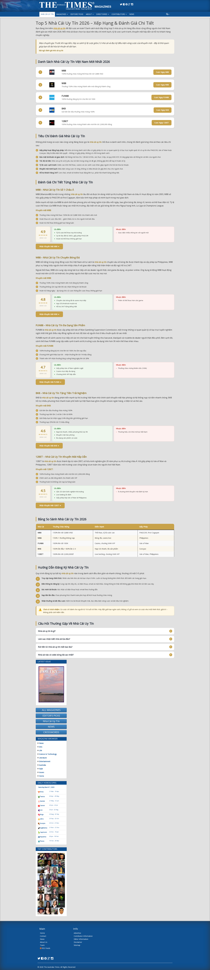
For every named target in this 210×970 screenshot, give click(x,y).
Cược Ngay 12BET (161, 122)
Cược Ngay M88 (162, 72)
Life (40, 750)
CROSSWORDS (51, 732)
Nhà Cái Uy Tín (47, 14)
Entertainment (44, 761)
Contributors (118, 14)
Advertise (77, 933)
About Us (43, 942)
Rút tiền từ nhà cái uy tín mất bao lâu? (55, 647)
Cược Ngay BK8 (162, 110)
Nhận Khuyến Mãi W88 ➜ (49, 314)
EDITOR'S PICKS (51, 715)
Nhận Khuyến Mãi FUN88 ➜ (50, 382)
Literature (43, 758)
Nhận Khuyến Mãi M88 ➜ (49, 246)
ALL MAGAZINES (51, 710)
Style (41, 768)
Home (41, 776)
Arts (40, 747)
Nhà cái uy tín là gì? (47, 631)
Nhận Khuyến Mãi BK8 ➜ (49, 445)
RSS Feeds (45, 948)
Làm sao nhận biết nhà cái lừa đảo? (54, 639)
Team (42, 945)
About (89, 14)
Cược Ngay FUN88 (161, 97)
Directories (102, 14)
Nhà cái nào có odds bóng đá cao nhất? (56, 654)
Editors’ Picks (76, 14)
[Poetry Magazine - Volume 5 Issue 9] (51, 684)
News (131, 14)
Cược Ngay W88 (162, 85)
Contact (43, 936)
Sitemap (77, 945)
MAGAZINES (61, 14)
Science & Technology (48, 754)
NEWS (51, 726)
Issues (41, 772)
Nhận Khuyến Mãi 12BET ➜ (50, 505)
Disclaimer (78, 942)
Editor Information (81, 939)
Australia (42, 765)
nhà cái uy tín (59, 28)
